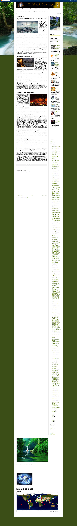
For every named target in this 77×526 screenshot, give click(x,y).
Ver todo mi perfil (52, 434)
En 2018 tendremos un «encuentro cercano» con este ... (55, 206)
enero (52, 421)
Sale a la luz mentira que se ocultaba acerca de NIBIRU (57, 121)
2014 (52, 425)
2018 (52, 142)
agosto (53, 412)
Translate (57, 41)
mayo (52, 416)
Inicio (32, 195)
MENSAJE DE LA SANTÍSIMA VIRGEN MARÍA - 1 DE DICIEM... (56, 403)
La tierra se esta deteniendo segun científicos (57, 97)
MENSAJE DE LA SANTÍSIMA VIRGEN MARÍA (57, 105)
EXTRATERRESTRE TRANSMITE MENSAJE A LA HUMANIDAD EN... (56, 313)
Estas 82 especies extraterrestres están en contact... (55, 160)
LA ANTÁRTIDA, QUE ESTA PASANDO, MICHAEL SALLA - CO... (56, 386)
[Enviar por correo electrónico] (26, 164)
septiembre (53, 411)
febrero (53, 420)
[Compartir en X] (28, 164)
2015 (52, 424)
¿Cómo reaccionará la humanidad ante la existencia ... (56, 335)
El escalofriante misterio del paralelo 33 (57, 55)
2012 (52, 428)
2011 (52, 429)
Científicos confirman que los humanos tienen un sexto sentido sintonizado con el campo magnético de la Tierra (55, 64)
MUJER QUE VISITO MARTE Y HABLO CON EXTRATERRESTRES (56, 221)
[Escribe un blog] (27, 164)
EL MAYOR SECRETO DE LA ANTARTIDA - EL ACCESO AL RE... (56, 332)
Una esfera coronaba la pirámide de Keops (57, 73)
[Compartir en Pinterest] (30, 164)
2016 (52, 423)
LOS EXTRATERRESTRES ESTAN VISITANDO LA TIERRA (55, 318)
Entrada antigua (44, 195)
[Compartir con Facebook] (29, 164)
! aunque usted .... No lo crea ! (56, 407)
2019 (52, 141)
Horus (52, 433)
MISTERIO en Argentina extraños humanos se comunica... (55, 263)
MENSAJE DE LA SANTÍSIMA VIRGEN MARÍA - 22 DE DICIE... (56, 186)
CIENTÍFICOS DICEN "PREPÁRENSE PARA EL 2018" (55, 405)
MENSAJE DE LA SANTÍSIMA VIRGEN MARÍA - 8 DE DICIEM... (56, 340)
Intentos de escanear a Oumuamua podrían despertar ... (56, 213)
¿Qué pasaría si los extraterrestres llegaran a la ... (56, 346)
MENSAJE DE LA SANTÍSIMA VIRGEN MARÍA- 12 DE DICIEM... (56, 299)
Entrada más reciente (20, 195)
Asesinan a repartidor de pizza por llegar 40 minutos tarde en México (57, 89)
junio (52, 415)
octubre (53, 410)
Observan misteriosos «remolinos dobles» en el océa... (55, 169)
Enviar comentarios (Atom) (24, 197)
